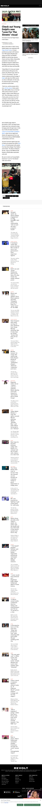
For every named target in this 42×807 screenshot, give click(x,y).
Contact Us (31, 778)
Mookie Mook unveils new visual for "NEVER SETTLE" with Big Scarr (30, 40)
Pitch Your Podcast (5, 781)
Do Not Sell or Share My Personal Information (32, 804)
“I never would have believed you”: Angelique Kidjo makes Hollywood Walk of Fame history (15, 580)
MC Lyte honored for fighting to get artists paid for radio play (15, 502)
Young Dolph (6, 197)
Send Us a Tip (18, 779)
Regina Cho (5, 42)
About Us (17, 776)
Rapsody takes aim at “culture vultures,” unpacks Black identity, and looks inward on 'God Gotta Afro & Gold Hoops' (15, 390)
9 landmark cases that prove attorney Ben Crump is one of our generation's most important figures (15, 249)
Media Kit (17, 781)
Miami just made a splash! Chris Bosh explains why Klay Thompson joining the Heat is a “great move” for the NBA (15, 300)
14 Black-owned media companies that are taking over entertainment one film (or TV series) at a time (15, 606)
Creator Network (5, 782)
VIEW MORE (30, 57)
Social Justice (14, 241)
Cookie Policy (6, 802)
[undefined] (30, 33)
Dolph (3, 78)
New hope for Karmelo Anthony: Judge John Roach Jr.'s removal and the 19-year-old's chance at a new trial (15, 448)
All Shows (3, 776)
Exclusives (13, 466)
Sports (12, 291)
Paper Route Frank (6, 50)
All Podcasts (4, 778)
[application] (32, 795)
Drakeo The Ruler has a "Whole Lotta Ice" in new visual (30, 55)
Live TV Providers (5, 779)
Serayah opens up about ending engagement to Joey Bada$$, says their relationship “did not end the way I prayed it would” (15, 220)
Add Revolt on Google (8, 43)
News (12, 210)
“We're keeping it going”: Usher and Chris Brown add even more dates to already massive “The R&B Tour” (15, 717)
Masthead (17, 778)
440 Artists (4, 784)
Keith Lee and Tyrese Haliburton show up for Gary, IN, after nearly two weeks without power (15, 274)
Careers (16, 782)
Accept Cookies (20, 804)
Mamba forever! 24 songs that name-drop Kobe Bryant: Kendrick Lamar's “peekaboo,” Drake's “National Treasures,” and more (14, 360)
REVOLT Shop (32, 781)
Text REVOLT (31, 779)
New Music (4, 23)
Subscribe (31, 776)
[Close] (40, 800)
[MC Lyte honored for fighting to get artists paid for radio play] (5, 499)
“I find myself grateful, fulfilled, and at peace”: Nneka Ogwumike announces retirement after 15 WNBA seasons (15, 553)
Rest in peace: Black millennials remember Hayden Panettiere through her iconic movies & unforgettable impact (15, 745)
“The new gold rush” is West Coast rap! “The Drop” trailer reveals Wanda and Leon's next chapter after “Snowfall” (15, 661)
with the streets (8, 88)
